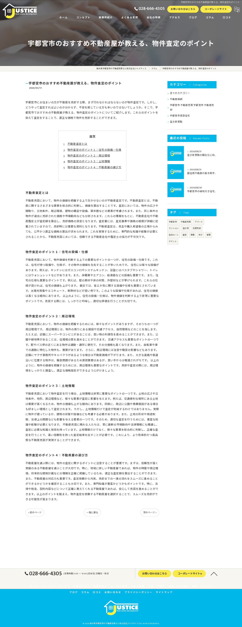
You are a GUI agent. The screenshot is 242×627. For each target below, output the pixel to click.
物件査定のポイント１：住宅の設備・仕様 (94, 150)
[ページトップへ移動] (214, 573)
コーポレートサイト (216, 9)
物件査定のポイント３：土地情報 (88, 161)
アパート (199, 222)
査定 (185, 235)
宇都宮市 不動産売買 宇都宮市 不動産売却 (192, 107)
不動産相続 (176, 99)
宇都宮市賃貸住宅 (180, 116)
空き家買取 (176, 122)
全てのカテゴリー (180, 93)
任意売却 (197, 228)
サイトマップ (164, 592)
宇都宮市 (173, 222)
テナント (173, 241)
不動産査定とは (77, 144)
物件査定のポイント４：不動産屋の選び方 (94, 167)
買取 (193, 235)
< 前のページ (34, 512)
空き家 (186, 228)
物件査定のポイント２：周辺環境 (88, 155)
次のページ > (150, 512)
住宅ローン (174, 235)
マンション (174, 228)
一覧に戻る (92, 512)
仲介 (200, 235)
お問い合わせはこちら (183, 9)
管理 (209, 235)
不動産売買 (186, 222)
